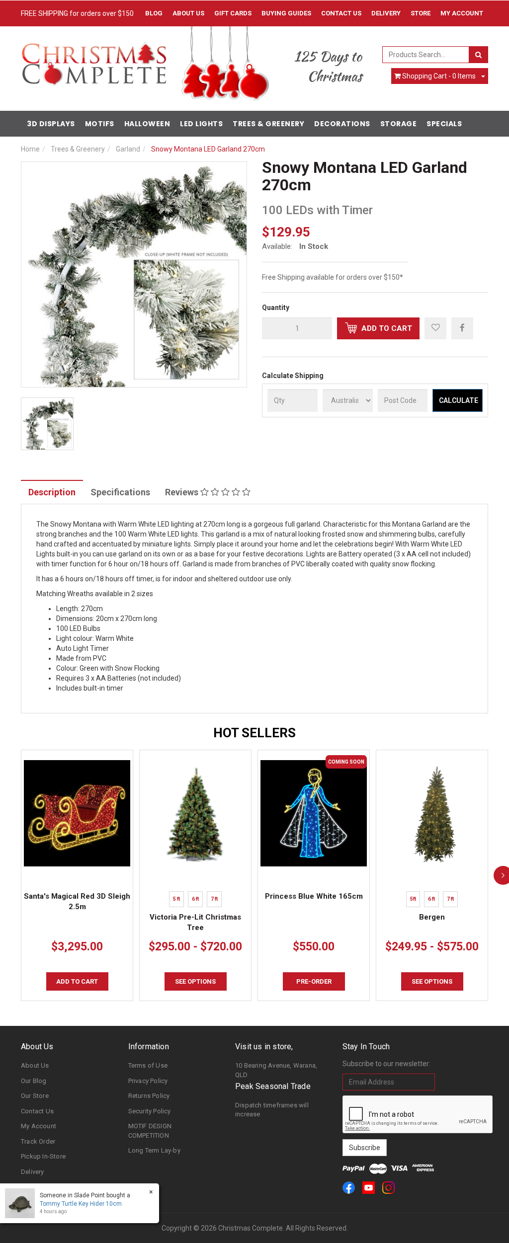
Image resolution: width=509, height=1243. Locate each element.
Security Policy (149, 1111)
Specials (444, 124)
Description (52, 492)
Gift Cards (233, 13)
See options (195, 981)
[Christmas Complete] (94, 61)
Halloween (147, 124)
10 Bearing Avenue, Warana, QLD (276, 1070)
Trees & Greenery (268, 124)
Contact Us (341, 13)
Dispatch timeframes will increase (272, 1109)
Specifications (120, 492)
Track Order (38, 1141)
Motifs (99, 124)
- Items (439, 76)
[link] (348, 1187)
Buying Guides (286, 13)
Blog (154, 13)
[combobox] (425, 54)
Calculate (458, 400)
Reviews (182, 492)
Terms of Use (148, 1065)
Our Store (35, 1095)
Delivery (386, 13)
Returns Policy (149, 1095)
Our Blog (34, 1081)
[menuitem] (462, 327)
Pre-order (314, 981)
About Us (188, 13)
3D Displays (51, 124)
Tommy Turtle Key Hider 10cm (81, 1203)
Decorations (342, 124)
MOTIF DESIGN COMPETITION (149, 1130)
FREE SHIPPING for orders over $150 (77, 13)
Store (420, 13)
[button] (435, 328)
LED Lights (201, 124)
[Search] (478, 54)
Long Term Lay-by (154, 1150)
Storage (398, 124)
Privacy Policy (148, 1081)
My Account (38, 1126)
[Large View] (47, 423)
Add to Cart (385, 328)
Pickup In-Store (43, 1156)
